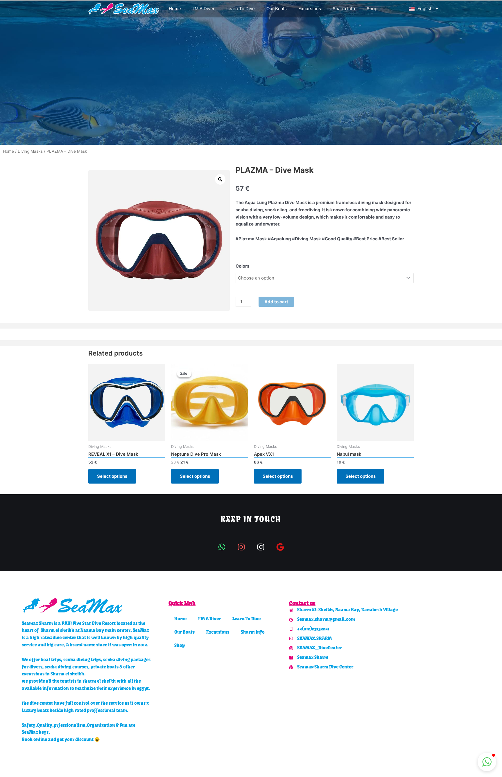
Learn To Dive (240, 8)
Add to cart (276, 301)
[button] (487, 762)
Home (175, 8)
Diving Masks (30, 151)
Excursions (309, 8)
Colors (242, 266)
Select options (112, 476)
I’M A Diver (204, 8)
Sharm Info (344, 8)
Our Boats (276, 8)
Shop (372, 8)
